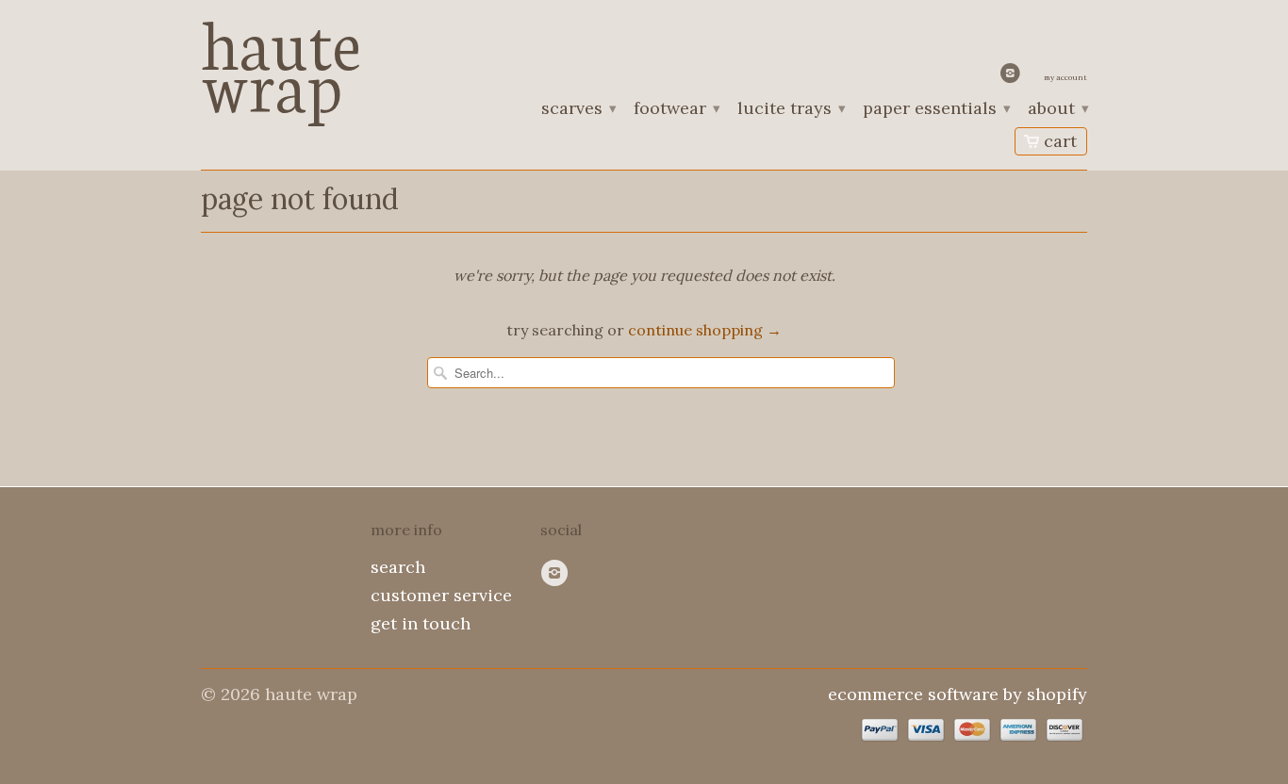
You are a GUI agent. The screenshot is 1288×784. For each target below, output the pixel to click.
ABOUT (1057, 109)
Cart (1060, 141)
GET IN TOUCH (421, 623)
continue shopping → (705, 329)
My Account (1065, 77)
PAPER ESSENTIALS (936, 109)
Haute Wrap (281, 59)
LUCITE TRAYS (790, 109)
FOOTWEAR (676, 109)
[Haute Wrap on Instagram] (1012, 77)
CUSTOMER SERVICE (441, 595)
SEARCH (398, 567)
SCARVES (578, 109)
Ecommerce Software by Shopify (957, 694)
